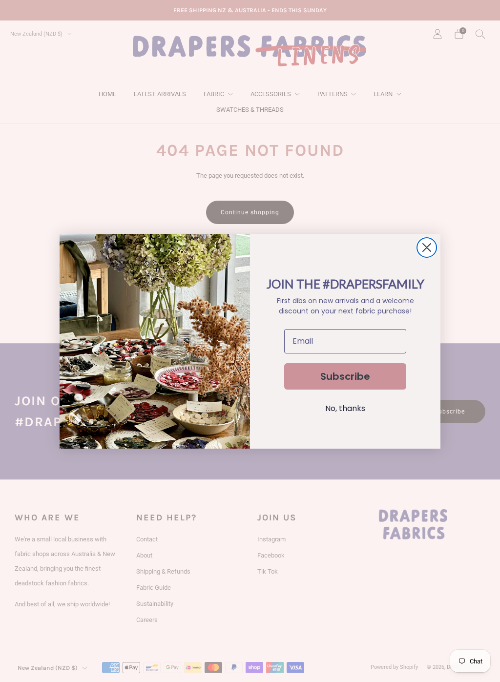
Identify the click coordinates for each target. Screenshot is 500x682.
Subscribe (345, 376)
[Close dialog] (427, 247)
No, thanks (345, 408)
